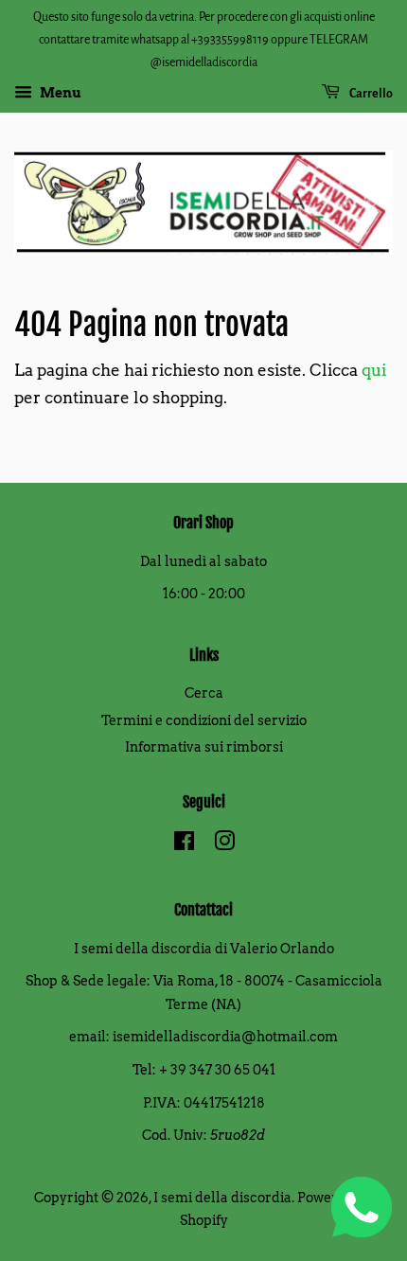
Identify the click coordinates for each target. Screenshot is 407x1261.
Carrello (370, 93)
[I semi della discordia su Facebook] (184, 844)
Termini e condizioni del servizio (204, 720)
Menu (59, 93)
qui (374, 370)
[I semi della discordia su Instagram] (224, 844)
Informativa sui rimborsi (204, 746)
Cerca (204, 693)
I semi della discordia (222, 1197)
